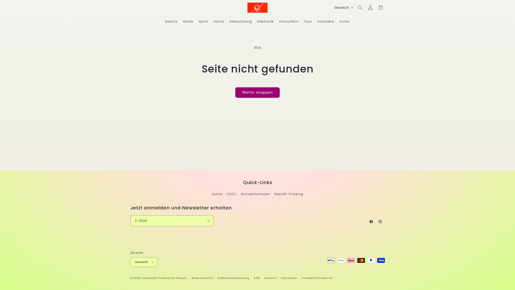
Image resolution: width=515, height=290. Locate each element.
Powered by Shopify (172, 278)
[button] (360, 7)
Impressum (289, 278)
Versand (270, 278)
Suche (217, 194)
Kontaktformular (255, 194)
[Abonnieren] (208, 220)
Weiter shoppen (257, 92)
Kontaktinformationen (317, 278)
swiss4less (149, 278)
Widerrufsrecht (202, 278)
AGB (257, 278)
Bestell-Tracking (289, 194)
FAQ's (231, 194)
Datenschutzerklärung (233, 278)
